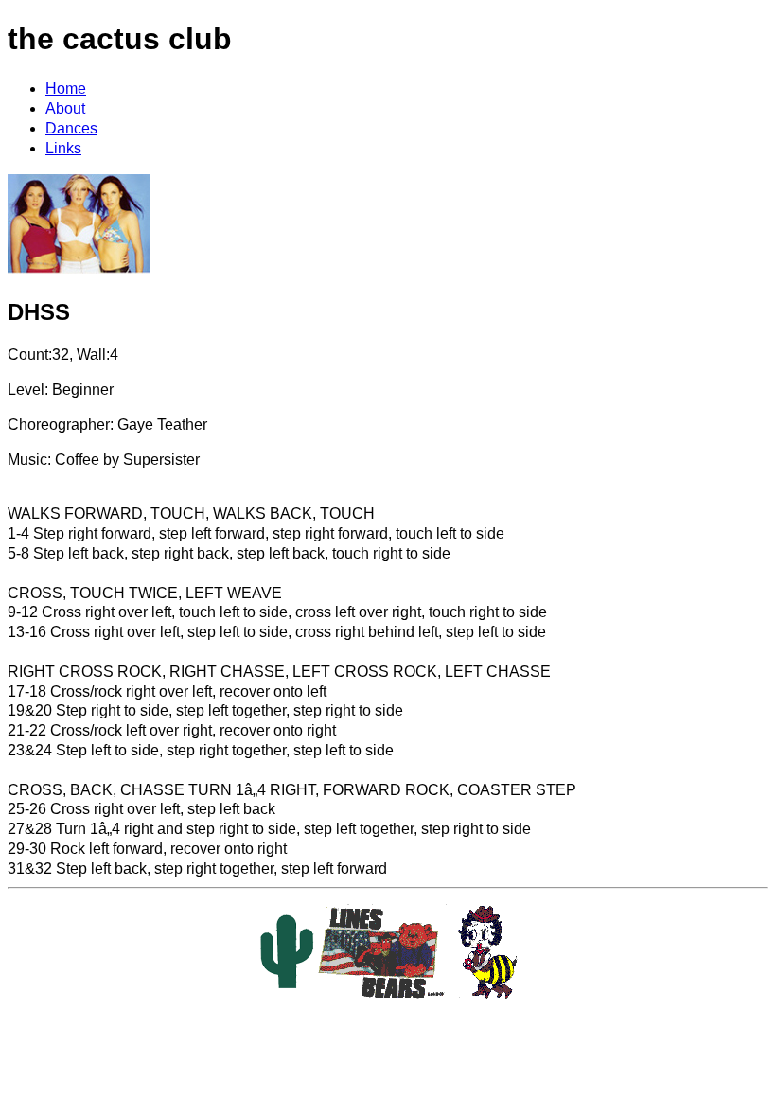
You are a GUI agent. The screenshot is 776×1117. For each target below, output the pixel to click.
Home (65, 88)
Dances (71, 128)
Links (63, 148)
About (65, 108)
